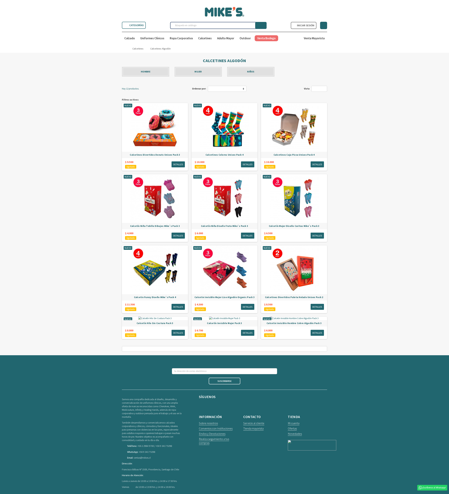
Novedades (295, 434)
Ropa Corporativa (181, 38)
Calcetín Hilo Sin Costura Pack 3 (155, 323)
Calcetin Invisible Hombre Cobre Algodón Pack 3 (294, 323)
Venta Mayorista (314, 38)
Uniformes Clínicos (152, 38)
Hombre (145, 71)
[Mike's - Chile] (224, 11)
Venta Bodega (266, 38)
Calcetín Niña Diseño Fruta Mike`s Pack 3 (224, 226)
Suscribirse (224, 381)
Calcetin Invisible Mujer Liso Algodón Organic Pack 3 (224, 297)
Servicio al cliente (253, 423)
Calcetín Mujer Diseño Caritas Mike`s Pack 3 (294, 226)
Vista (307, 88)
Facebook (202, 404)
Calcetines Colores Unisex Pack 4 (224, 154)
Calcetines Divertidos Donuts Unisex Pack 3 (155, 154)
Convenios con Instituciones (216, 428)
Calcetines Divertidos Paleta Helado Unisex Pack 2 (294, 297)
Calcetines (205, 38)
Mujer (198, 71)
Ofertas (292, 428)
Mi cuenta (293, 423)
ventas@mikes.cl (142, 457)
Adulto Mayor (225, 38)
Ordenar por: (199, 88)
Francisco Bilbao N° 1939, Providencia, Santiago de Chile (150, 469)
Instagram (211, 404)
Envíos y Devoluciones (212, 434)
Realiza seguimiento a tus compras (214, 441)
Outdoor (245, 38)
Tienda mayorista (253, 428)
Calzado (129, 38)
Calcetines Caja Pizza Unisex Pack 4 (294, 154)
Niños (250, 71)
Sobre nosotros (208, 423)
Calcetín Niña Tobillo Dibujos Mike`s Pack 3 (155, 226)
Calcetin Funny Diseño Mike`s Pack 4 (155, 297)
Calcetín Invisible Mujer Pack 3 (224, 323)
